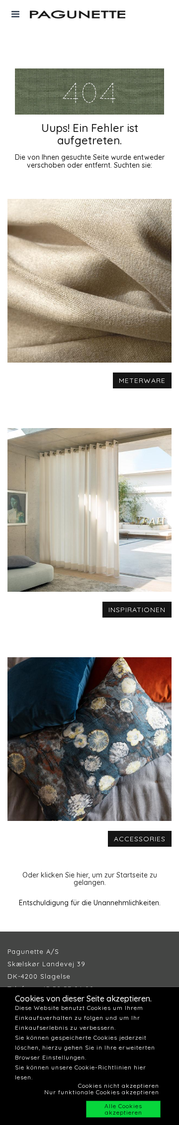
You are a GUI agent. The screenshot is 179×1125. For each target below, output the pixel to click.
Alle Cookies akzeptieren (123, 1109)
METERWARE (142, 380)
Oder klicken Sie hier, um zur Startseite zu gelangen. (89, 879)
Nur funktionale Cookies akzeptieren (101, 1092)
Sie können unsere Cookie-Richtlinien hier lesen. (80, 1072)
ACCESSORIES (140, 838)
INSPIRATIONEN (137, 609)
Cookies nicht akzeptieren (118, 1085)
